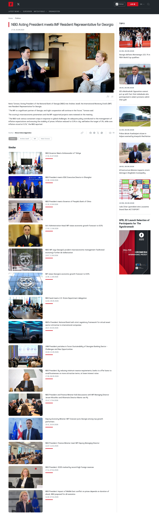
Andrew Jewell (24, 138)
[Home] (10, 4)
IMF (35, 138)
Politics (12, 138)
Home (10, 18)
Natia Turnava (45, 138)
